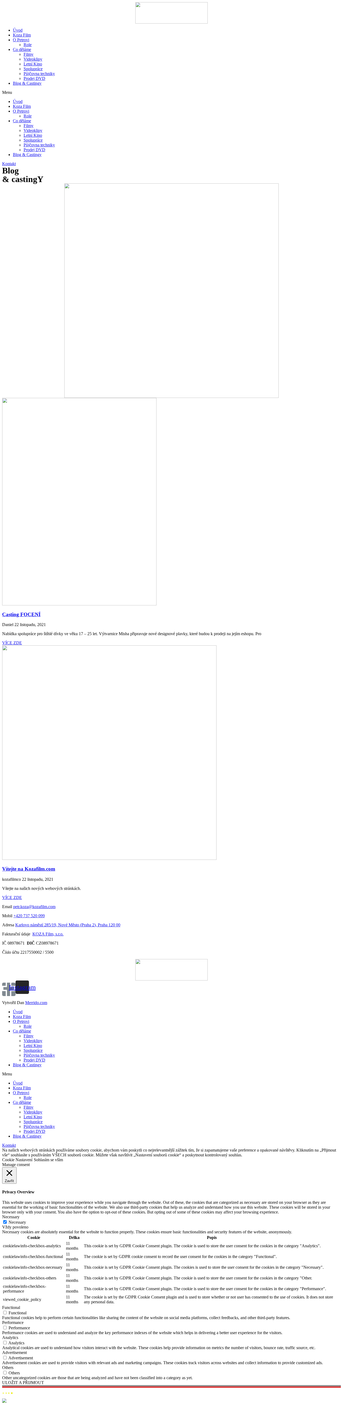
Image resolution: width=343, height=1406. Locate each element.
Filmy (28, 54)
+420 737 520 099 (29, 915)
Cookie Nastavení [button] (17, 1159)
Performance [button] (13, 1322)
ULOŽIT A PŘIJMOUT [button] (23, 1382)
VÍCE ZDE (12, 643)
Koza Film (22, 35)
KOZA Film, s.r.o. (48, 934)
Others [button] (7, 1367)
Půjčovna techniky (39, 73)
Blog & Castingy (27, 83)
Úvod (18, 30)
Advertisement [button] (14, 1352)
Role (28, 44)
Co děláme (22, 49)
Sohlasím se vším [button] (48, 1159)
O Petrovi (21, 40)
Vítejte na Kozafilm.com (28, 869)
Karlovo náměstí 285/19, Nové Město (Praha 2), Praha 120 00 (67, 925)
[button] (171, 92)
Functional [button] (11, 1307)
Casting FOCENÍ (21, 614)
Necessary (17, 1222)
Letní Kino (33, 64)
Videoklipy (33, 59)
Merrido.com (36, 1002)
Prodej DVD (34, 78)
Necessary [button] (11, 1217)
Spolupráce (33, 68)
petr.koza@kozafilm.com (34, 906)
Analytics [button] (10, 1337)
